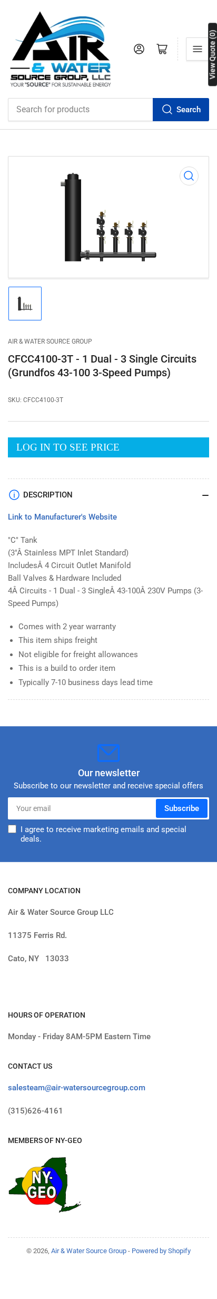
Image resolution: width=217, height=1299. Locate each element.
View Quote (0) (212, 54)
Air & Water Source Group (50, 341)
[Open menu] (197, 49)
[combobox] (108, 109)
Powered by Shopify (161, 1251)
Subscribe (181, 808)
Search (188, 109)
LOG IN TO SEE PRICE (68, 447)
